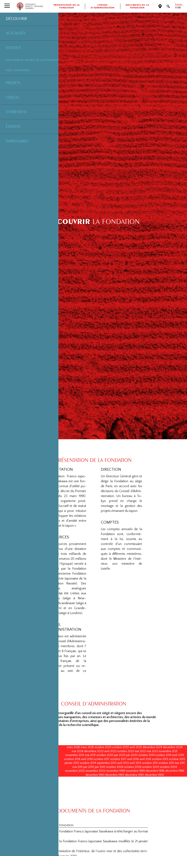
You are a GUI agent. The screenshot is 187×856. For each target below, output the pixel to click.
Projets (13, 82)
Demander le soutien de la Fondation (32, 60)
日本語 (178, 8)
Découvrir (16, 18)
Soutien (13, 47)
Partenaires (17, 141)
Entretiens (16, 111)
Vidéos (12, 97)
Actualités (15, 33)
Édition (13, 126)
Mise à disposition (18, 70)
